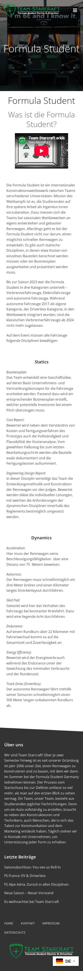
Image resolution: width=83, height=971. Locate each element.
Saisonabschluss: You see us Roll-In (32, 867)
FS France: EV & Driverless (25, 875)
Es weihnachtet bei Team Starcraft (31, 901)
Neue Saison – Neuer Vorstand (28, 893)
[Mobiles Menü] (75, 10)
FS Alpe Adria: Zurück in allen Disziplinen (36, 884)
